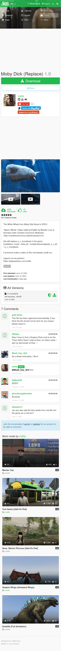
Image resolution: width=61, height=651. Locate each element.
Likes (25, 211)
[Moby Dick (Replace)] (30, 175)
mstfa (21, 96)
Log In (27, 424)
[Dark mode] (53, 3)
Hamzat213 (17, 406)
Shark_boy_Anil (19, 353)
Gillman (15, 334)
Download (32, 80)
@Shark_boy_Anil (20, 369)
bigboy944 (17, 380)
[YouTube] (22, 99)
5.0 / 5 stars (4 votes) (8, 217)
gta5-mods (17, 314)
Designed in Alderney (10, 640)
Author (21, 367)
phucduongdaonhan (22, 393)
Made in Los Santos (10, 643)
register (36, 424)
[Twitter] (19, 99)
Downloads (11, 211)
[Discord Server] (25, 99)
